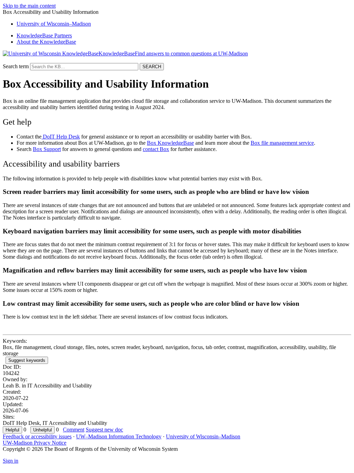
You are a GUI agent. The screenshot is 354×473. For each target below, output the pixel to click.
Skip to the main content (29, 6)
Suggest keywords (26, 360)
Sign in (10, 461)
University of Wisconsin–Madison (203, 436)
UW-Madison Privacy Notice (34, 443)
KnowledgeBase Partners (44, 35)
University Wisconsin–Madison (54, 24)
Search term (16, 66)
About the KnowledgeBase (46, 42)
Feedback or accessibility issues (37, 436)
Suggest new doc (104, 429)
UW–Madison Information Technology (118, 436)
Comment (73, 429)
